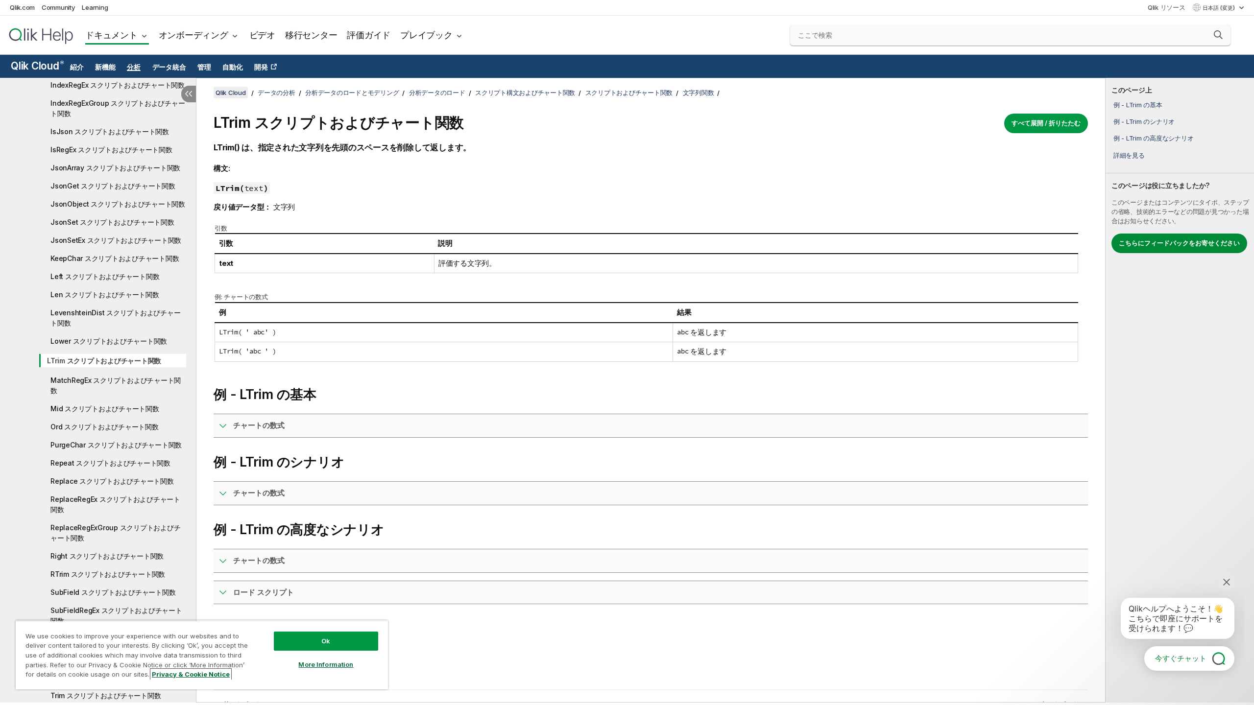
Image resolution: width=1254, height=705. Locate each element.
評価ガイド (368, 35)
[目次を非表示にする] (188, 94)
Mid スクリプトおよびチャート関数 (104, 408)
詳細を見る (1129, 155)
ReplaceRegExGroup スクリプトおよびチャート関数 (115, 532)
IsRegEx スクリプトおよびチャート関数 (111, 149)
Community (58, 7)
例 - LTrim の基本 (1137, 105)
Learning (95, 7)
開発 (261, 67)
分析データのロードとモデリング (352, 92)
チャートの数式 (259, 425)
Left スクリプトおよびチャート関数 (104, 276)
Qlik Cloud (37, 66)
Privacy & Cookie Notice (191, 674)
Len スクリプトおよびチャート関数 (104, 294)
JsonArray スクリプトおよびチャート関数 (115, 168)
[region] (202, 654)
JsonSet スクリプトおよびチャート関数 (112, 222)
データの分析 (276, 92)
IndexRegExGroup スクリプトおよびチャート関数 (117, 108)
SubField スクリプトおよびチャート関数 (112, 592)
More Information (325, 664)
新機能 (105, 67)
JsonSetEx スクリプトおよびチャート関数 (115, 240)
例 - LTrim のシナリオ (1144, 121)
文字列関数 (698, 92)
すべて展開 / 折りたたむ (1046, 123)
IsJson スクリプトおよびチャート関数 (109, 131)
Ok (325, 641)
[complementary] (1180, 390)
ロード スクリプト (263, 592)
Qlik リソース (1166, 7)
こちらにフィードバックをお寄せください (1179, 243)
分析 (134, 67)
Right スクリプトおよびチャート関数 (107, 556)
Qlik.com (22, 7)
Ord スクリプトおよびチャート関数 (104, 427)
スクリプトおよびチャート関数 (629, 92)
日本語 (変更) (1219, 7)
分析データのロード (437, 92)
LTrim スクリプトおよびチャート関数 (104, 360)
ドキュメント (111, 35)
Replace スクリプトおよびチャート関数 (112, 481)
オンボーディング (193, 35)
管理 (204, 67)
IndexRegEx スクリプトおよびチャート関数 (117, 85)
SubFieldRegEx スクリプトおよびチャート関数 (116, 615)
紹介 (77, 67)
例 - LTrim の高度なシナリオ (1153, 138)
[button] (1218, 35)
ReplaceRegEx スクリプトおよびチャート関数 (115, 504)
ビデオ (262, 35)
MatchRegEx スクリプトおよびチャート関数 (115, 385)
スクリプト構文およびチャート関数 (525, 92)
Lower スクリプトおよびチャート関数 (108, 341)
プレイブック (426, 35)
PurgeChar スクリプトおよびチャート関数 (116, 445)
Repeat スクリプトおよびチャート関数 (110, 463)
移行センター (311, 35)
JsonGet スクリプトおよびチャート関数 (112, 186)
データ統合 (169, 67)
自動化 (232, 67)
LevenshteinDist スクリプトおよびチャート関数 (115, 317)
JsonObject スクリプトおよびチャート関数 (117, 204)
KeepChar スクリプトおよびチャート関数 (114, 258)
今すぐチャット (1180, 658)
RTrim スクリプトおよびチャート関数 (107, 574)
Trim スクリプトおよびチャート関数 (105, 695)
